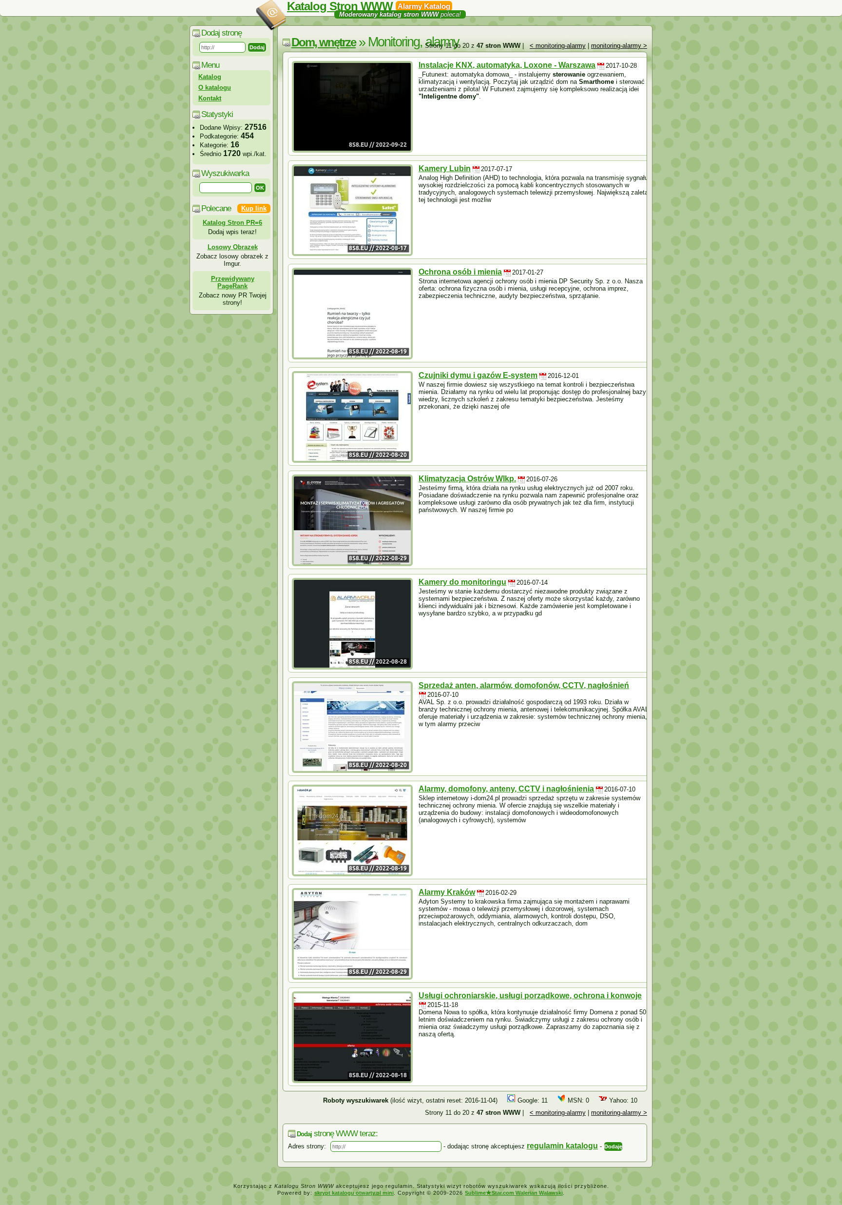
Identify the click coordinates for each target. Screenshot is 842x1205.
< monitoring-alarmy (558, 45)
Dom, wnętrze (323, 42)
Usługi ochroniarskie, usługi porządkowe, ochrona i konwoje (530, 995)
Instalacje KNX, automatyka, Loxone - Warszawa (507, 65)
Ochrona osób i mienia (460, 272)
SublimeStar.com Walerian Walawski (514, 1193)
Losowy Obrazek (233, 247)
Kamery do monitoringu (462, 582)
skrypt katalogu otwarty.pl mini (354, 1193)
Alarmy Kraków (447, 892)
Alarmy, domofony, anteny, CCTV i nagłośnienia (506, 789)
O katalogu (214, 87)
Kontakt (209, 98)
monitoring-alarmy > (619, 45)
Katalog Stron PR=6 (232, 222)
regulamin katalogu (562, 1146)
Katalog (209, 76)
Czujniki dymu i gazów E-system (478, 375)
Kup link (254, 208)
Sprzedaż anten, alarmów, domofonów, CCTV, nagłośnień (524, 685)
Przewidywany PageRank (232, 282)
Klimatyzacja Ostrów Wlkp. (467, 478)
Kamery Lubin (445, 168)
